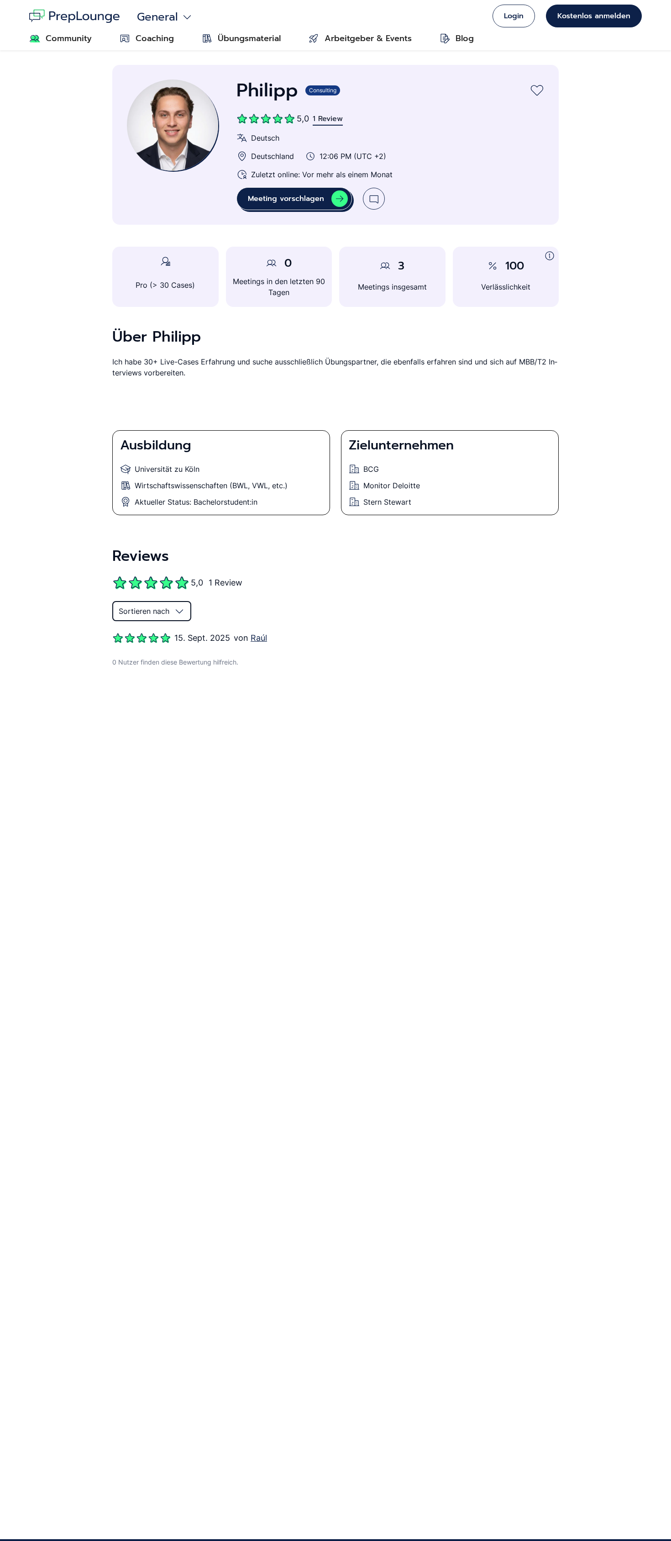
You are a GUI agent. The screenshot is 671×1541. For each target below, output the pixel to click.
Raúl (259, 638)
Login (514, 16)
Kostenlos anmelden (593, 16)
